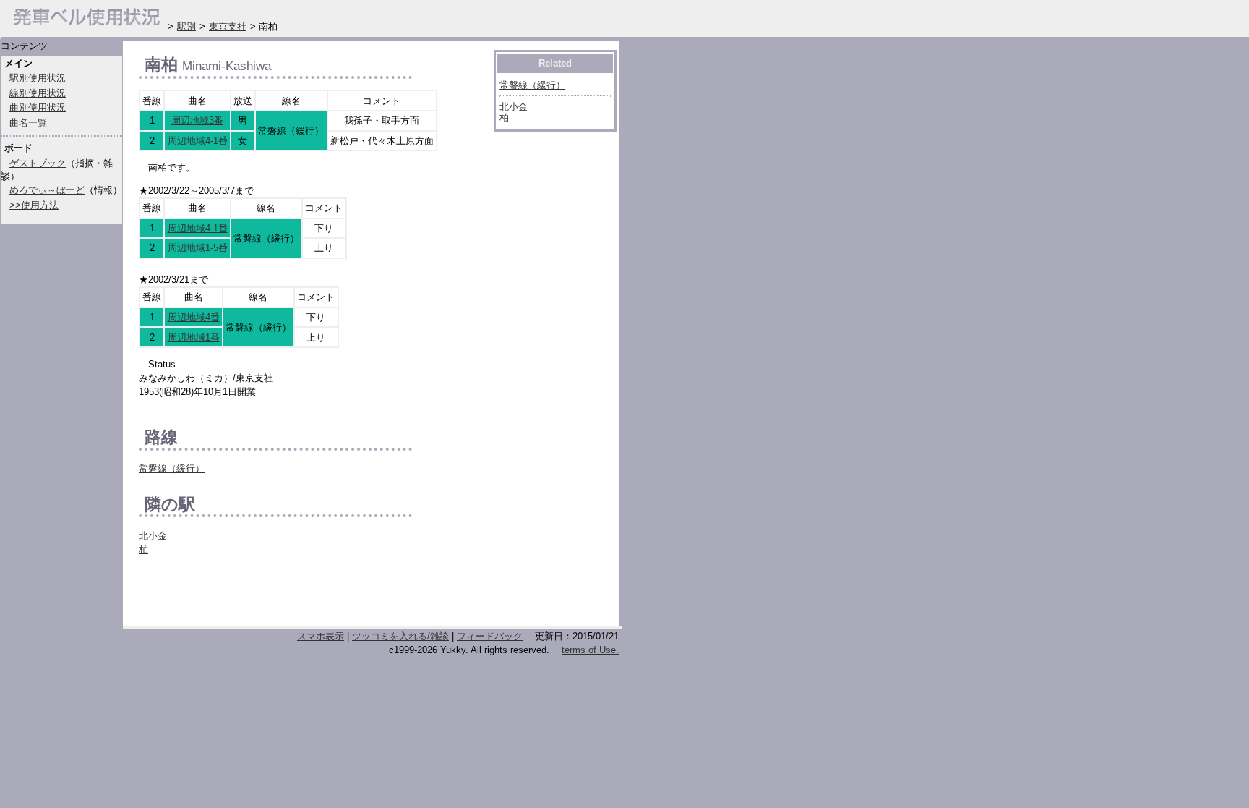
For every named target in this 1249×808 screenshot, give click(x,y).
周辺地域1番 (194, 337)
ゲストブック (37, 163)
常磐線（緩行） (172, 468)
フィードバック (490, 636)
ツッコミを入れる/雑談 (400, 636)
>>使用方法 (34, 205)
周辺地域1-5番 (198, 247)
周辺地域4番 (194, 317)
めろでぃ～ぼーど (47, 189)
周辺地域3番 (197, 120)
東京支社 (227, 26)
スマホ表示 (320, 636)
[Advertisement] (308, 594)
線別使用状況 (37, 93)
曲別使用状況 (37, 107)
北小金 (153, 535)
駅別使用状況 (37, 77)
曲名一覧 (28, 122)
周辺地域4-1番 (198, 140)
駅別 (186, 26)
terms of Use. (590, 650)
